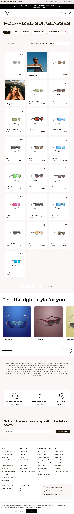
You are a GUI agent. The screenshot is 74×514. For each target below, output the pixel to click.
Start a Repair (41, 451)
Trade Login (23, 469)
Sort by (52, 43)
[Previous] (15, 6)
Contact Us (23, 451)
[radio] (7, 32)
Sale (66, 32)
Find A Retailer (24, 460)
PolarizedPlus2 (7, 488)
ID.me (21, 491)
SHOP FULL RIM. (41, 7)
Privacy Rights (59, 457)
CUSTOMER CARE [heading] (44, 449)
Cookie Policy (41, 507)
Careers (22, 457)
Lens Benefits (6, 491)
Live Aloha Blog (24, 488)
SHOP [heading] (4, 449)
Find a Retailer (58, 2)
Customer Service (68, 2)
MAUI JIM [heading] (23, 449)
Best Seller (39, 32)
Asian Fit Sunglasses (8, 472)
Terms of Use (58, 451)
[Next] (59, 6)
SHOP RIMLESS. (32, 7)
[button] (10, 43)
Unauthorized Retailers (44, 474)
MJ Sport (5, 474)
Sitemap (57, 469)
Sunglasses (23, 13)
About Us (22, 454)
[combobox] (59, 43)
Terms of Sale (58, 463)
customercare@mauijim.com (61, 491)
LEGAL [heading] (57, 449)
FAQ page (57, 494)
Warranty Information (44, 460)
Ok (31, 511)
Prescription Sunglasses (27, 472)
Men (15, 32)
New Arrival (54, 32)
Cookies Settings (59, 460)
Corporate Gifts (50, 2)
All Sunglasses (6, 451)
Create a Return (42, 454)
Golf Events (23, 466)
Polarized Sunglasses (8, 477)
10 (41, 286)
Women (26, 32)
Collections (39, 13)
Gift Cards (5, 480)
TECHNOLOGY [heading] (7, 486)
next (49, 286)
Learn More (20, 1)
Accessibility (58, 466)
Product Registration (43, 457)
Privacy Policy (58, 454)
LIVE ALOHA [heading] (24, 486)
